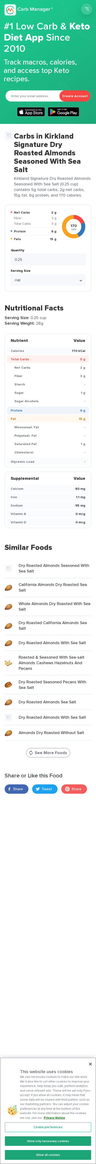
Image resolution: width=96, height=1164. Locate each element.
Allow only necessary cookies (48, 1141)
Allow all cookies (48, 1155)
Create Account (75, 96)
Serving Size (21, 270)
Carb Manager (29, 9)
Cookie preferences (48, 1127)
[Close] (90, 1064)
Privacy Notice (54, 1118)
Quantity (17, 250)
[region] (48, 1111)
